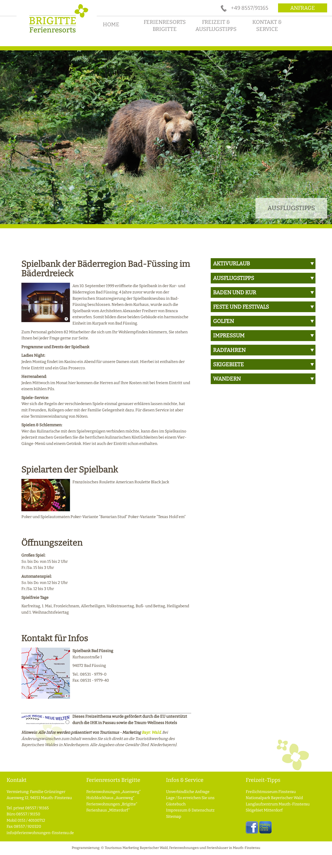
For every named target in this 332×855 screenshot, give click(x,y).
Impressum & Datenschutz (190, 810)
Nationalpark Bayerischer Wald (274, 797)
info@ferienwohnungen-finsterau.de (40, 832)
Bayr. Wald (151, 732)
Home (111, 24)
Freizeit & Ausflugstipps (215, 25)
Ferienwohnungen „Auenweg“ (113, 791)
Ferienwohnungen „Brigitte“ (111, 804)
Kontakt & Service (267, 25)
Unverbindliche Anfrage (188, 791)
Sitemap (173, 816)
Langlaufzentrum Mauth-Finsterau (278, 804)
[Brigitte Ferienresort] (57, 34)
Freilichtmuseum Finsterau (271, 791)
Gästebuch (176, 804)
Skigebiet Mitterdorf (264, 810)
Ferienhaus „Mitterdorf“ (108, 810)
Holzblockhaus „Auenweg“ (110, 797)
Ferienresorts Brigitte (165, 25)
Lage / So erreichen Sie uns (190, 797)
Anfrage (302, 8)
